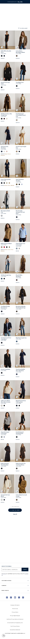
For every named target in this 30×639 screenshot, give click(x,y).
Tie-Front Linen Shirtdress (4, 147)
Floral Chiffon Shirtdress (19, 275)
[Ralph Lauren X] (19, 597)
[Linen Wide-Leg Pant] (7, 168)
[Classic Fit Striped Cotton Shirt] (7, 421)
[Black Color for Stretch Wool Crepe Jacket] (2, 87)
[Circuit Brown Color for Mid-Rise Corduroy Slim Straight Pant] (2, 119)
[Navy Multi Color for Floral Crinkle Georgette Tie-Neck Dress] (17, 217)
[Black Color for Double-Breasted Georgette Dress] (17, 437)
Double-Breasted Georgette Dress (20, 432)
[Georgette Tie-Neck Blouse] (7, 483)
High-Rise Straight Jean (21, 338)
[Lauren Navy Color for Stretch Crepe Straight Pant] (19, 151)
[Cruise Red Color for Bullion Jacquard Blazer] (4, 247)
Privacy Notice (15, 612)
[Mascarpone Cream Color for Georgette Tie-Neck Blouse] (2, 500)
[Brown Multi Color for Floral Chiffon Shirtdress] (17, 280)
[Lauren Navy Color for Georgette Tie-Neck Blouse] (4, 500)
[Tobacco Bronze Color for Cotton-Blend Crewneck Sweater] (17, 500)
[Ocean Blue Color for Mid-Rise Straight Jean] (2, 279)
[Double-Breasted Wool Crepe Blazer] (7, 326)
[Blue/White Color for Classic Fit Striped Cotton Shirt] (4, 437)
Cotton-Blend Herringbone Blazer (20, 51)
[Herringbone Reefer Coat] (7, 199)
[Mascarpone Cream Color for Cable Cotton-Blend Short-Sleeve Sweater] (2, 405)
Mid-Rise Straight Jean (6, 275)
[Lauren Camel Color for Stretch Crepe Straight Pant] (17, 151)
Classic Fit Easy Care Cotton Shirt (20, 244)
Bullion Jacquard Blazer (6, 243)
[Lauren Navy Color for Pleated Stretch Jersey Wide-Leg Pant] (17, 405)
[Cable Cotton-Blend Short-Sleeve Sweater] (7, 389)
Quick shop (2, 46)
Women (3, 11)
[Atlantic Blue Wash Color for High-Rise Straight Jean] (17, 341)
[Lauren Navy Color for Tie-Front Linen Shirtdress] (2, 151)
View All (15, 514)
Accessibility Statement (15, 629)
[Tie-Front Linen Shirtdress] (7, 135)
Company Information (15, 605)
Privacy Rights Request (15, 615)
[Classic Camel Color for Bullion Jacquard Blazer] (2, 247)
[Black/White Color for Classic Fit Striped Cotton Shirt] (2, 437)
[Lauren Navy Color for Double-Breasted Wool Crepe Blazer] (2, 343)
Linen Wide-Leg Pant (6, 179)
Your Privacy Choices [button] (15, 626)
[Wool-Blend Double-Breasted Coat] (7, 295)
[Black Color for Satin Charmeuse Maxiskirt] (19, 184)
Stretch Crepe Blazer (5, 369)
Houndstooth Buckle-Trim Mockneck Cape (21, 307)
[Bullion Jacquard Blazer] (7, 232)
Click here (4, 573)
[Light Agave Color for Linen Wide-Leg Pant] (7, 183)
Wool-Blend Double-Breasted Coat (5, 307)
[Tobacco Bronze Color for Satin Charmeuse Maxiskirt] (17, 184)
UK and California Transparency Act (15, 622)
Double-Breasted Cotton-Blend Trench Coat (21, 115)
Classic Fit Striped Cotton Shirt (5, 432)
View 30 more (16, 510)
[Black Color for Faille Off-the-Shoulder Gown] (2, 56)
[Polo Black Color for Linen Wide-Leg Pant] (4, 183)
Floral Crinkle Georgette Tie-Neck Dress (20, 212)
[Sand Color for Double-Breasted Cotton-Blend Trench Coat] (17, 120)
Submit (25, 569)
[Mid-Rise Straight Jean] (7, 264)
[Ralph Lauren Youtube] (15, 597)
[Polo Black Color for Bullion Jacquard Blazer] (7, 247)
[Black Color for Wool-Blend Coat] (17, 86)
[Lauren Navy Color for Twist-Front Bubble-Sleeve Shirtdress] (17, 374)
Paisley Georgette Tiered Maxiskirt (5, 464)
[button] (20, 6)
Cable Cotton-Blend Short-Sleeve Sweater (5, 401)
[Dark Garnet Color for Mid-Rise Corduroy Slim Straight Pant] (4, 119)
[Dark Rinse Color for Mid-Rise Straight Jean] (4, 279)
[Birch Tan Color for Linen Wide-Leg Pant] (9, 183)
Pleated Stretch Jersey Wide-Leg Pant (21, 401)
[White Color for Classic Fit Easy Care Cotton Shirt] (19, 248)
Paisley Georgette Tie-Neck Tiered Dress (21, 464)
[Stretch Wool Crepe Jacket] (7, 71)
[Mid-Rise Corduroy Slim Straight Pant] (7, 102)
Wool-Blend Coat (20, 82)
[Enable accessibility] (3, 635)
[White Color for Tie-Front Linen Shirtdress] (4, 151)
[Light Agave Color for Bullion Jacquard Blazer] (9, 247)
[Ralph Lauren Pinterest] (23, 597)
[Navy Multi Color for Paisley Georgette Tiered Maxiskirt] (2, 468)
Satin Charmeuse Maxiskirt (20, 180)
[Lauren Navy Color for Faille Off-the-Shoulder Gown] (4, 56)
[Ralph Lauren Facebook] (11, 597)
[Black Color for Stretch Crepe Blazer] (2, 373)
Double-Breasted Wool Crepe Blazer (6, 338)
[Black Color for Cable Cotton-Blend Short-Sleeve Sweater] (4, 405)
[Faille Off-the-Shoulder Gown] (7, 39)
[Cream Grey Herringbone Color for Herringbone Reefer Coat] (2, 216)
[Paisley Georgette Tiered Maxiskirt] (7, 452)
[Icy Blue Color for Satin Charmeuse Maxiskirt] (22, 184)
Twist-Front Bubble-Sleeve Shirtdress (20, 370)
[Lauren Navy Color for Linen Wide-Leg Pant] (2, 183)
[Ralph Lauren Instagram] (7, 597)
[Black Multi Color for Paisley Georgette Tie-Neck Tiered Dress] (17, 468)
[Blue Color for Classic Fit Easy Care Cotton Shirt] (17, 248)
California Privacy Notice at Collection (15, 619)
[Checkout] (24, 6)
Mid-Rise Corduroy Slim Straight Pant (6, 114)
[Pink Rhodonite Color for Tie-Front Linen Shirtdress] (7, 151)
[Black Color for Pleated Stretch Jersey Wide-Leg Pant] (19, 405)
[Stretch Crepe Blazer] (7, 358)
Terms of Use (15, 608)
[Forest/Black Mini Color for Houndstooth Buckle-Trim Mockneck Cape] (17, 311)
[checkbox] (6, 23)
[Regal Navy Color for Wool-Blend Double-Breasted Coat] (2, 311)
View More (4, 19)
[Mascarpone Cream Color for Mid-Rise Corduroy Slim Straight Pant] (7, 119)
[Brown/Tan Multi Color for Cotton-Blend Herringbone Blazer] (17, 56)
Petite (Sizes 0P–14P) (12, 11)
